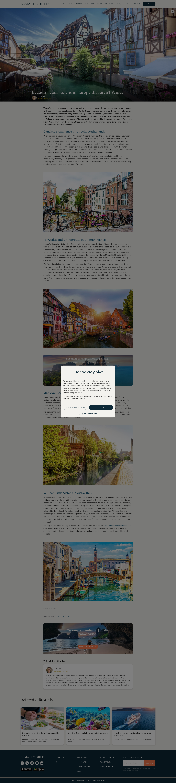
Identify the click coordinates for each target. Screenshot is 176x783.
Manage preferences (88, 414)
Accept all (101, 407)
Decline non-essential (75, 407)
